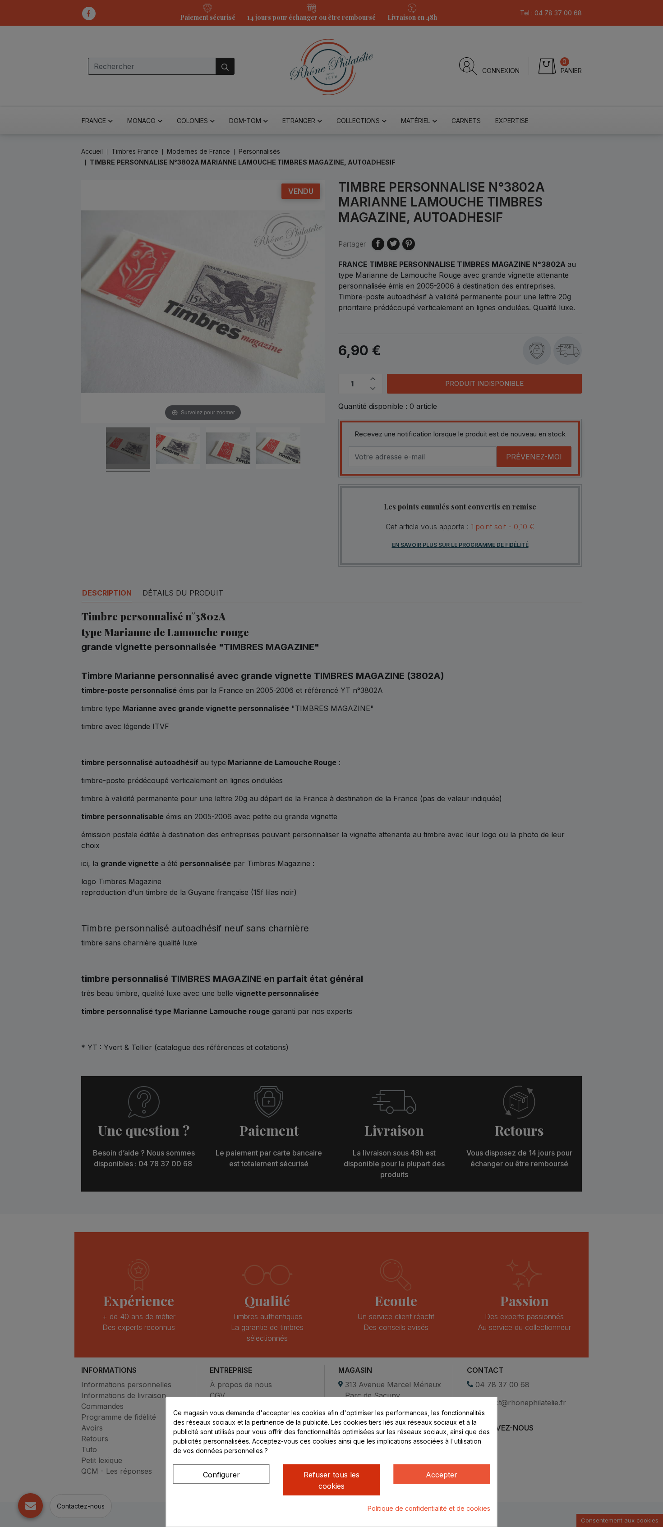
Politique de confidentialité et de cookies (429, 1508)
